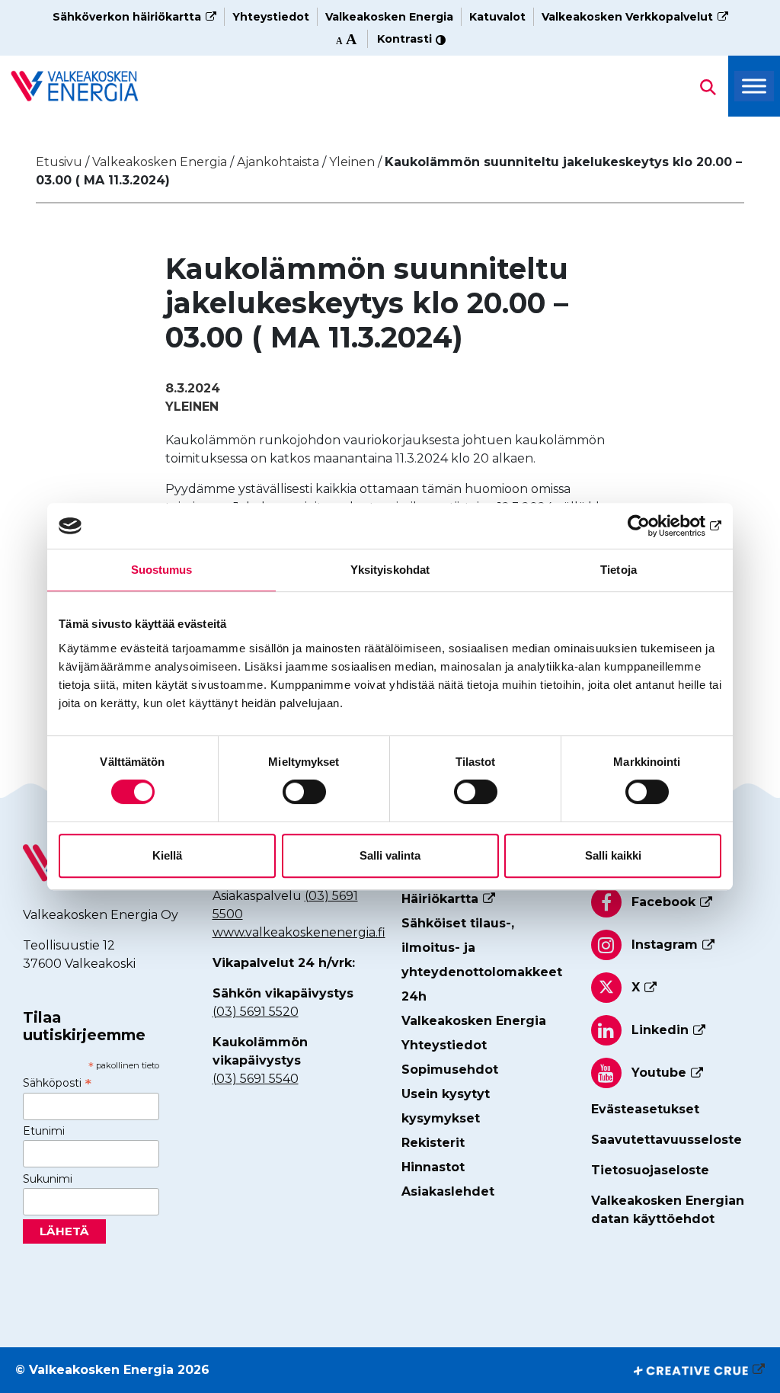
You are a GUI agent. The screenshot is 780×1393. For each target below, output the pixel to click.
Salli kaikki (613, 855)
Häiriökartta (439, 899)
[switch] (304, 792)
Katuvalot (497, 17)
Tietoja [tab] (618, 569)
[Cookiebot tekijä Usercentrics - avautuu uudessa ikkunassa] (654, 525)
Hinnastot (433, 1167)
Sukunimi (47, 1179)
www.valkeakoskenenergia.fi (299, 932)
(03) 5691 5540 (256, 1078)
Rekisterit (433, 1142)
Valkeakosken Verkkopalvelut (627, 17)
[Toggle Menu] (754, 86)
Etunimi (44, 1131)
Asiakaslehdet (447, 1191)
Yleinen (192, 406)
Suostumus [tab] (162, 569)
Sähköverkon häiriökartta (127, 17)
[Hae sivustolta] (74, 85)
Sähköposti (57, 1082)
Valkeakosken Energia (389, 17)
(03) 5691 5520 (256, 1011)
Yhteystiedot (270, 17)
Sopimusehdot (449, 1069)
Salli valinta (390, 855)
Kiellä (167, 855)
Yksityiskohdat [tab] (390, 569)
